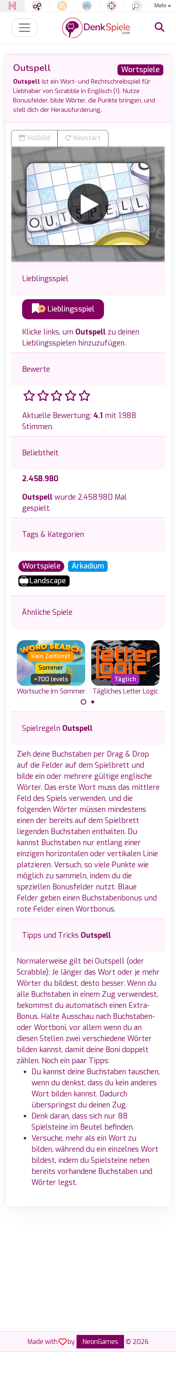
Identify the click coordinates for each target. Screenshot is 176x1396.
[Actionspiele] (111, 6)
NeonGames (100, 1341)
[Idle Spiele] (37, 6)
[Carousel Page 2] (93, 702)
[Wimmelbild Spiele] (136, 6)
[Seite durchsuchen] (160, 27)
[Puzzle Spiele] (62, 6)
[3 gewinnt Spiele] (87, 6)
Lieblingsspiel (70, 309)
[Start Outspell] (88, 204)
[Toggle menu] (25, 27)
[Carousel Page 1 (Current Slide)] (83, 702)
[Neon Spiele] (12, 6)
